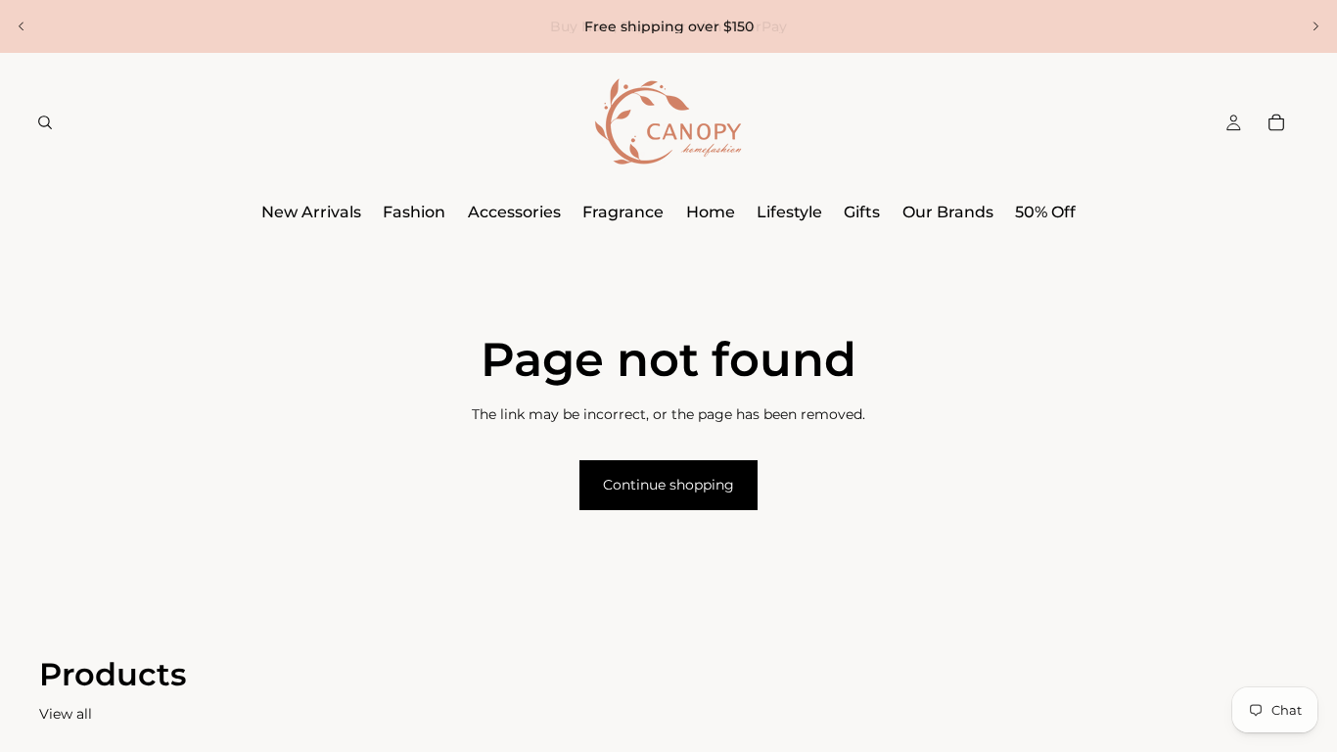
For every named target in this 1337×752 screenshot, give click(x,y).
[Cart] (1276, 122)
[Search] (45, 122)
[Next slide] (1315, 26)
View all (65, 714)
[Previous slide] (21, 26)
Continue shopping (668, 485)
